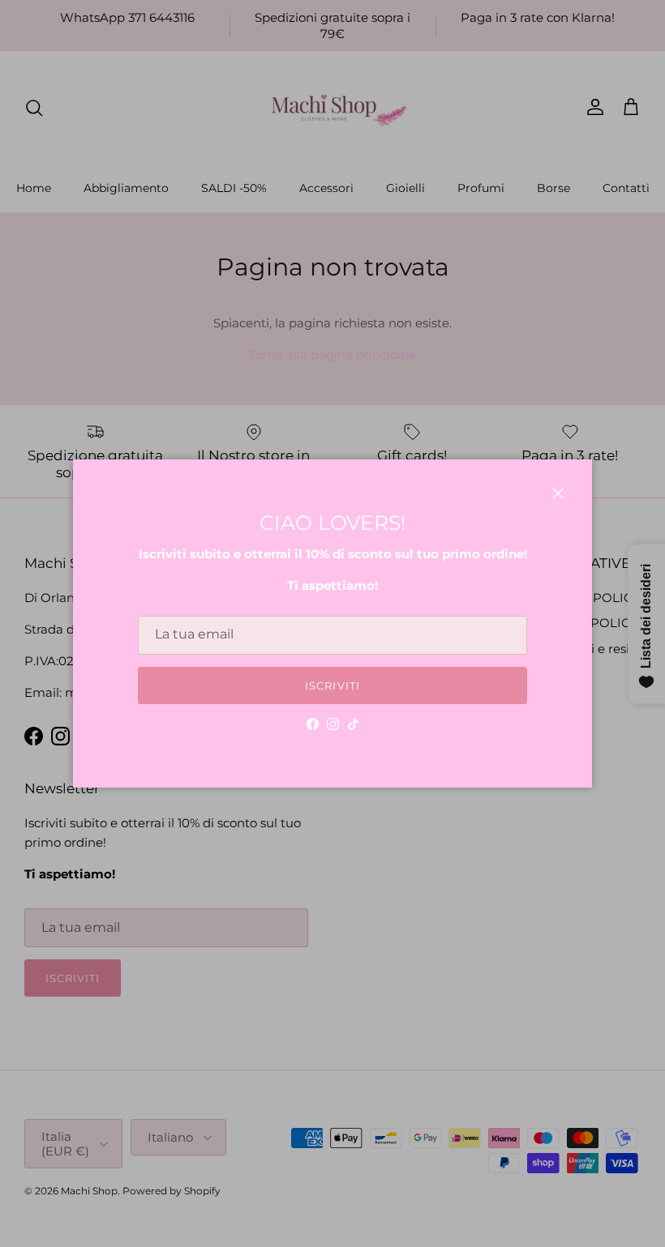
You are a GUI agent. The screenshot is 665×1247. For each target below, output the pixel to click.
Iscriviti (332, 685)
